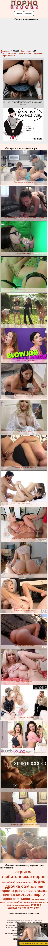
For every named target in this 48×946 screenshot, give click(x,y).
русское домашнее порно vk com (24, 906)
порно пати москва (22, 905)
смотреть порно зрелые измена (24, 897)
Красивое (38, 53)
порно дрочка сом (25, 884)
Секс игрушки (25, 53)
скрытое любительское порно (24, 874)
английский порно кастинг (16, 882)
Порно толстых (8, 56)
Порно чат (28, 13)
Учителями (11, 53)
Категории (19, 13)
